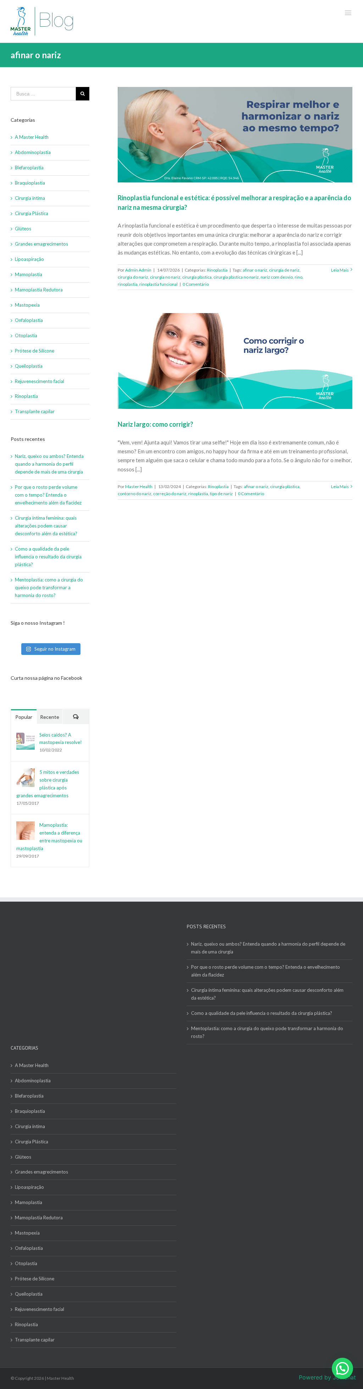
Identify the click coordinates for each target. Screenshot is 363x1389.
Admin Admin (138, 270)
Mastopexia (27, 305)
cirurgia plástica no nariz (236, 277)
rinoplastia (128, 284)
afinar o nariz (255, 270)
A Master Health (32, 137)
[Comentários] (76, 717)
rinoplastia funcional (158, 284)
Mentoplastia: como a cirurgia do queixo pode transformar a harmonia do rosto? (49, 587)
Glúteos (23, 228)
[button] (342, 1368)
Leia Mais (340, 270)
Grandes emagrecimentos (41, 244)
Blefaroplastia (29, 167)
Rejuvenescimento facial (39, 381)
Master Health (138, 486)
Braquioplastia (30, 183)
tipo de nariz (221, 493)
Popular (23, 717)
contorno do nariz (134, 493)
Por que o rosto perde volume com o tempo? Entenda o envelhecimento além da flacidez (49, 494)
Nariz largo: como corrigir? (155, 424)
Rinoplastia (217, 270)
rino (298, 277)
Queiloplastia (29, 366)
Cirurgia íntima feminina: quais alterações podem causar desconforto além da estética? (46, 525)
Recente (49, 717)
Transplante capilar (35, 411)
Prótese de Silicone (34, 351)
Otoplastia (26, 335)
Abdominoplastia (33, 152)
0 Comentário (196, 284)
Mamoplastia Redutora (39, 289)
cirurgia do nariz (133, 277)
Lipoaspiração (29, 259)
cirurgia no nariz (165, 277)
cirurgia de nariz (284, 270)
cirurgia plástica (197, 277)
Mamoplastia (28, 274)
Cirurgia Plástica (31, 213)
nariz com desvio (277, 277)
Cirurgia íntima (30, 198)
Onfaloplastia (29, 320)
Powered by (327, 1377)
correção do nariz (169, 493)
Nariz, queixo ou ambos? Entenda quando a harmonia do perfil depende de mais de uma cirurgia (49, 464)
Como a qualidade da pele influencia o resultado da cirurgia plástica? (48, 556)
